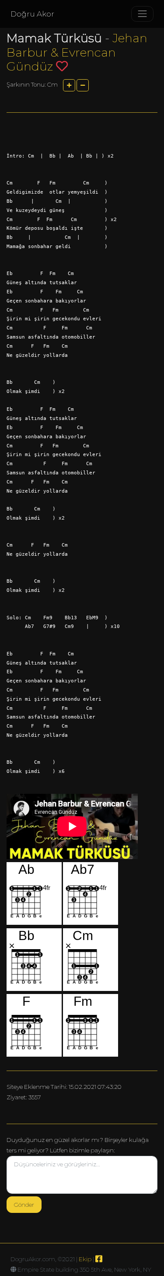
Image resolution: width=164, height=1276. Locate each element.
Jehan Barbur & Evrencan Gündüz (77, 52)
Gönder (24, 1204)
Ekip (85, 1259)
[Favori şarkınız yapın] (62, 66)
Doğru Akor (32, 14)
